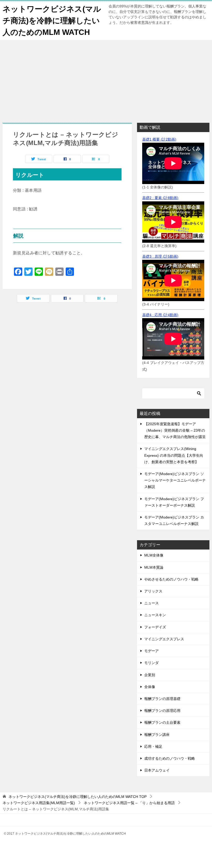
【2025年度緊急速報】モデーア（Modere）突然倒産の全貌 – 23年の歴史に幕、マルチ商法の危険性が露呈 (175, 430)
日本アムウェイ (157, 770)
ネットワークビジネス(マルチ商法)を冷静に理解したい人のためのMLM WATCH (52, 20)
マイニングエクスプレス (164, 639)
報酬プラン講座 (157, 735)
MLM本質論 (153, 567)
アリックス (153, 591)
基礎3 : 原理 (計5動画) (160, 256)
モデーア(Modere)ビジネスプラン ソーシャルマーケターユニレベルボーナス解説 (175, 480)
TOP (78, 797)
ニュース (151, 603)
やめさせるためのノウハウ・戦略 (171, 579)
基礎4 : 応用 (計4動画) (160, 315)
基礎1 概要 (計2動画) (159, 139)
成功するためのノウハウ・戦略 (169, 758)
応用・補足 (153, 746)
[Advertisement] (106, 79)
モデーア (151, 651)
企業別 (149, 675)
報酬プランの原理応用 (162, 710)
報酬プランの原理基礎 (162, 699)
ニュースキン (155, 615)
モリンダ (151, 663)
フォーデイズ (155, 627)
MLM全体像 (153, 555)
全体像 (149, 687)
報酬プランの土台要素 (162, 722)
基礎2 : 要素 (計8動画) (160, 198)
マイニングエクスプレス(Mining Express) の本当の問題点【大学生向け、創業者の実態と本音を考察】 (173, 455)
